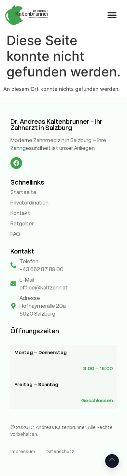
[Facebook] (16, 163)
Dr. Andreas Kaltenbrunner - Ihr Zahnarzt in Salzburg (56, 125)
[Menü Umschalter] (112, 15)
